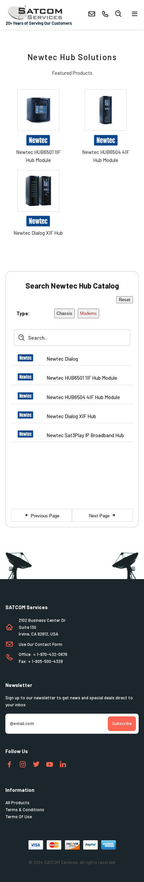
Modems (88, 313)
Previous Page (44, 515)
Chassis (64, 313)
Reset (124, 299)
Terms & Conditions (24, 809)
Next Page (100, 515)
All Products (17, 802)
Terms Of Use (18, 816)
